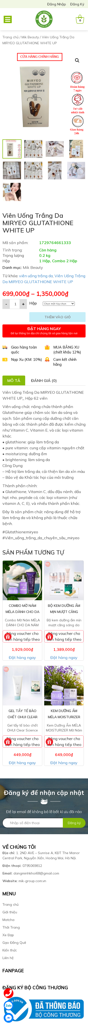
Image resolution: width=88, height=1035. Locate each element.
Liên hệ (8, 958)
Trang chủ (10, 37)
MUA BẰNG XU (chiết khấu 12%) (67, 349)
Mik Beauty (30, 37)
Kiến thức (9, 950)
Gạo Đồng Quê (14, 942)
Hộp (33, 303)
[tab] (13, 380)
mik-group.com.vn (24, 881)
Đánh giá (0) (44, 380)
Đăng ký (77, 4)
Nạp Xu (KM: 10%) (26, 359)
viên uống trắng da (36, 275)
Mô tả (13, 380)
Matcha (8, 920)
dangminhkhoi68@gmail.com (30, 873)
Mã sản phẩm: (15, 242)
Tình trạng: (12, 250)
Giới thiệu (9, 912)
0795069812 (22, 865)
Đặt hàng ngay (22, 657)
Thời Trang (11, 927)
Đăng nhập (56, 4)
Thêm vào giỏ (57, 317)
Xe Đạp (8, 935)
